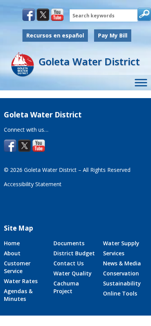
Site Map (18, 228)
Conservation (121, 273)
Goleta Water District (89, 61)
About (12, 253)
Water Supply (121, 243)
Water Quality (72, 273)
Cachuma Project (66, 287)
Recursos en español (55, 35)
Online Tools (120, 293)
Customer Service (17, 267)
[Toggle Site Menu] (141, 83)
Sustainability (122, 283)
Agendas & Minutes (18, 294)
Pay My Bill (112, 35)
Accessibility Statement (33, 184)
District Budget (74, 253)
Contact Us (68, 263)
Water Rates (21, 281)
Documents (68, 243)
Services (113, 253)
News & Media (122, 263)
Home (12, 243)
